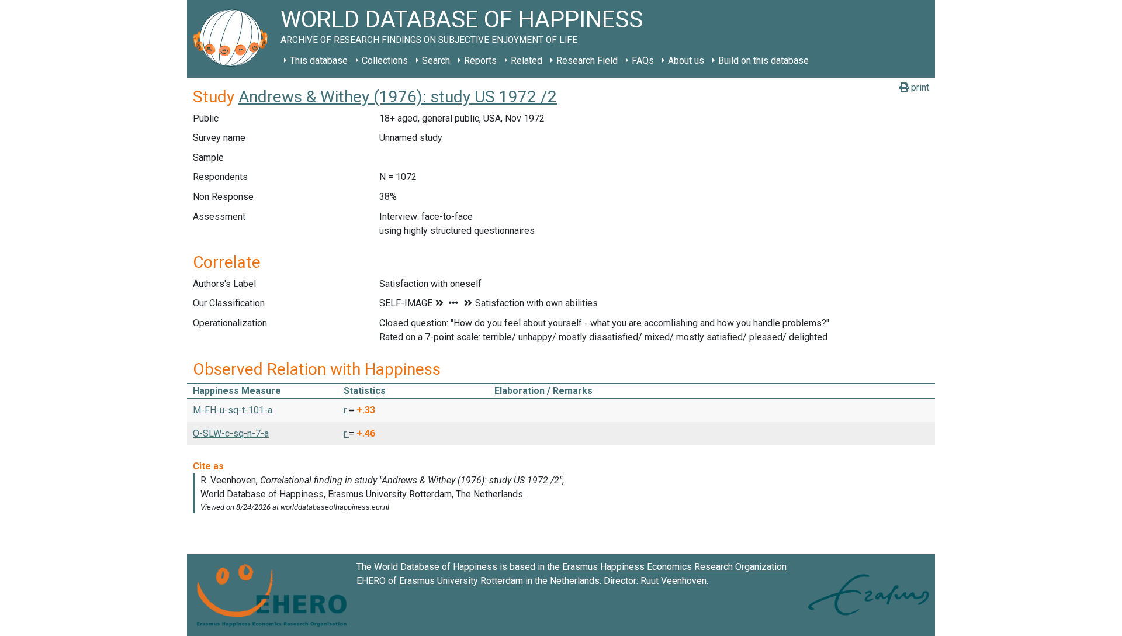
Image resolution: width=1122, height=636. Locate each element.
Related (526, 60)
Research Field (587, 60)
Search (436, 60)
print (919, 87)
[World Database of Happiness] (233, 39)
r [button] (346, 410)
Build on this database (763, 60)
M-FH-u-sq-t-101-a (232, 410)
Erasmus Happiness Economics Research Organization (674, 566)
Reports (480, 60)
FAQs (643, 60)
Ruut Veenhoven (673, 580)
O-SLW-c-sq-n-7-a (231, 433)
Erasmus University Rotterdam (461, 580)
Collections (385, 60)
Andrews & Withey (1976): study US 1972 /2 (397, 96)
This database (319, 60)
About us (686, 60)
